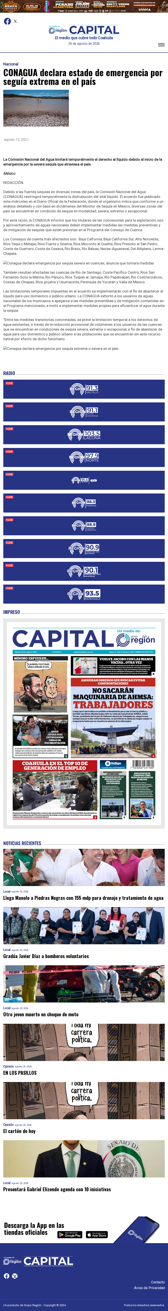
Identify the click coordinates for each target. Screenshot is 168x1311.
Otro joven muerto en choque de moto (41, 1014)
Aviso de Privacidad (149, 1288)
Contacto (158, 1282)
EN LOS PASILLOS (20, 1072)
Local (6, 891)
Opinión (8, 1066)
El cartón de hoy (19, 1131)
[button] (161, 45)
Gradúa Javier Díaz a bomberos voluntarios (46, 956)
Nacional (10, 64)
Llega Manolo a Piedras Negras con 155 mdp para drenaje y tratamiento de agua (83, 897)
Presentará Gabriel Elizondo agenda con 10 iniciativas (57, 1189)
